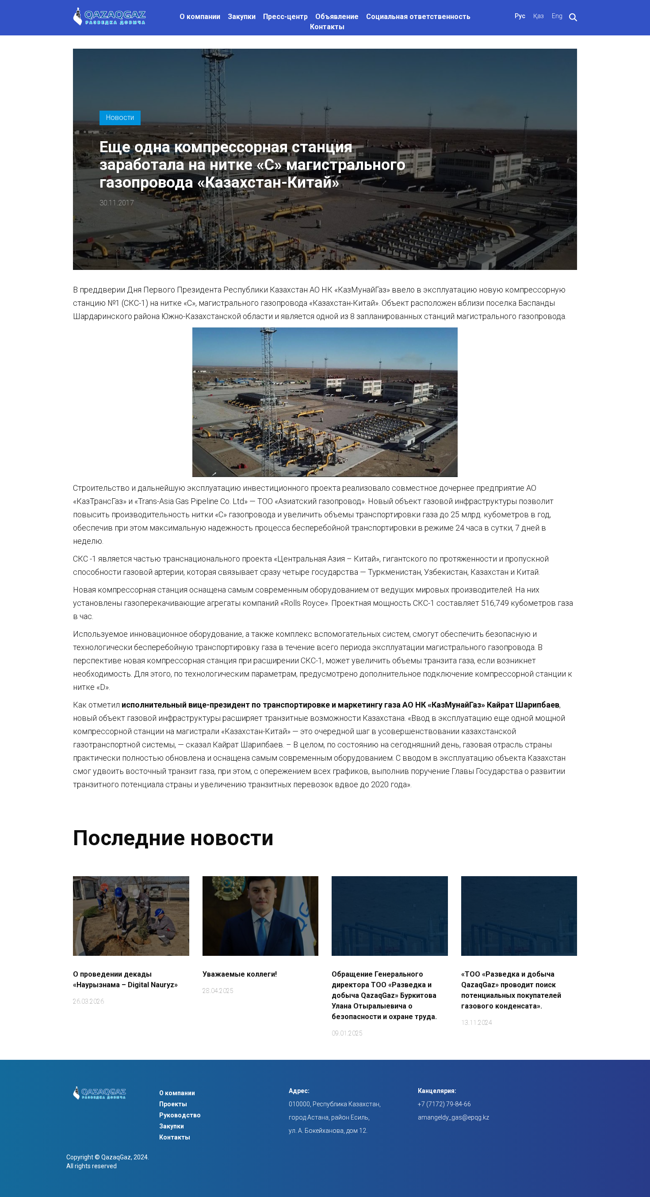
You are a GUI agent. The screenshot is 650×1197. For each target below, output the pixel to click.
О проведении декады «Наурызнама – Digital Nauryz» (125, 979)
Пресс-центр (285, 16)
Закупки (242, 16)
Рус (520, 15)
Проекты (173, 1104)
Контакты (327, 27)
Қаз (538, 15)
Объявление (337, 16)
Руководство (180, 1115)
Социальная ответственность (418, 16)
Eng (557, 15)
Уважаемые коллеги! (240, 974)
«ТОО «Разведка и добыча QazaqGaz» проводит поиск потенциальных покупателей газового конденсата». (511, 990)
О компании (200, 16)
